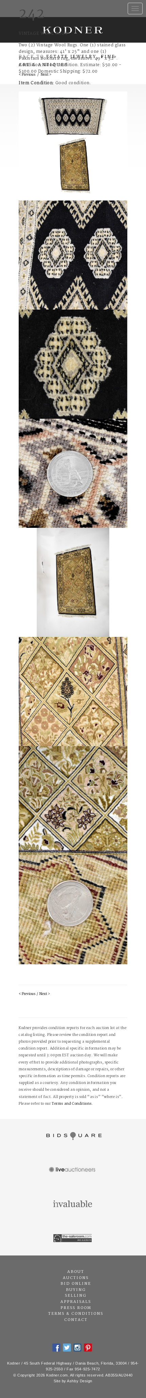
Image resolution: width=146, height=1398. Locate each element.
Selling (76, 1296)
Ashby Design (79, 1381)
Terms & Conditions (75, 1314)
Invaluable (73, 1204)
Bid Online (75, 1284)
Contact (76, 1320)
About (75, 1272)
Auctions (76, 1278)
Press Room (75, 1308)
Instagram (77, 1347)
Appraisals (75, 1302)
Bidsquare (73, 1136)
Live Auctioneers (73, 1170)
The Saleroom (73, 1238)
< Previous (27, 994)
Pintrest (88, 1347)
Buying (76, 1290)
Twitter (67, 1347)
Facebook (56, 1347)
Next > (44, 994)
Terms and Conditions (72, 1104)
